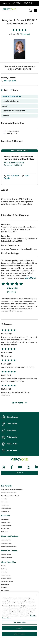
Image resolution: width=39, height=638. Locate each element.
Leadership (4, 572)
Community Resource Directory (8, 546)
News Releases (5, 519)
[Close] (36, 595)
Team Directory (5, 584)
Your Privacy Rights (19, 622)
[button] (36, 9)
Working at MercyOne (6, 557)
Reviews (5, 116)
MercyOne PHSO (5, 528)
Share (15, 90)
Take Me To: (5, 3)
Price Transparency (6, 508)
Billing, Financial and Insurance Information (12, 489)
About (5, 106)
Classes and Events (6, 540)
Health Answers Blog (6, 543)
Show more (18, 403)
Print (6, 90)
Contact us (19, 472)
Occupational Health (6, 525)
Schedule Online (5, 502)
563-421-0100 (10, 81)
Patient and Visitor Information (8, 492)
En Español (4, 587)
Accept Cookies (20, 634)
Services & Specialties (11, 96)
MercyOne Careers (6, 554)
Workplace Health (5, 522)
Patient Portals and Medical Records (10, 495)
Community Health (5, 575)
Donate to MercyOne (6, 578)
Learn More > (31, 278)
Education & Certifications (13, 111)
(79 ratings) (25, 34)
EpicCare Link (4, 531)
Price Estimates (5, 505)
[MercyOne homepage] (9, 10)
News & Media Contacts (7, 581)
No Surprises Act (5, 511)
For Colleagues (5, 590)
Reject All (19, 628)
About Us (3, 565)
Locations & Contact (11, 101)
